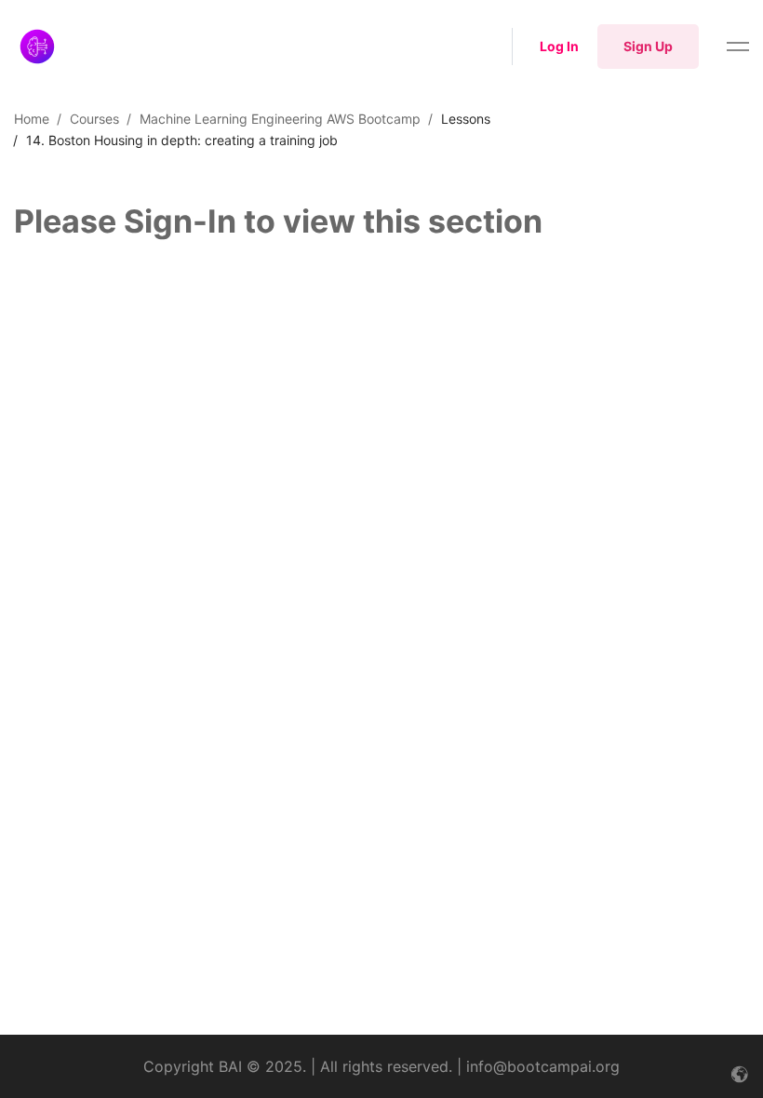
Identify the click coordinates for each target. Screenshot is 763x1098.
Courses (94, 119)
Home (31, 119)
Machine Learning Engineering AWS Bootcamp (280, 119)
